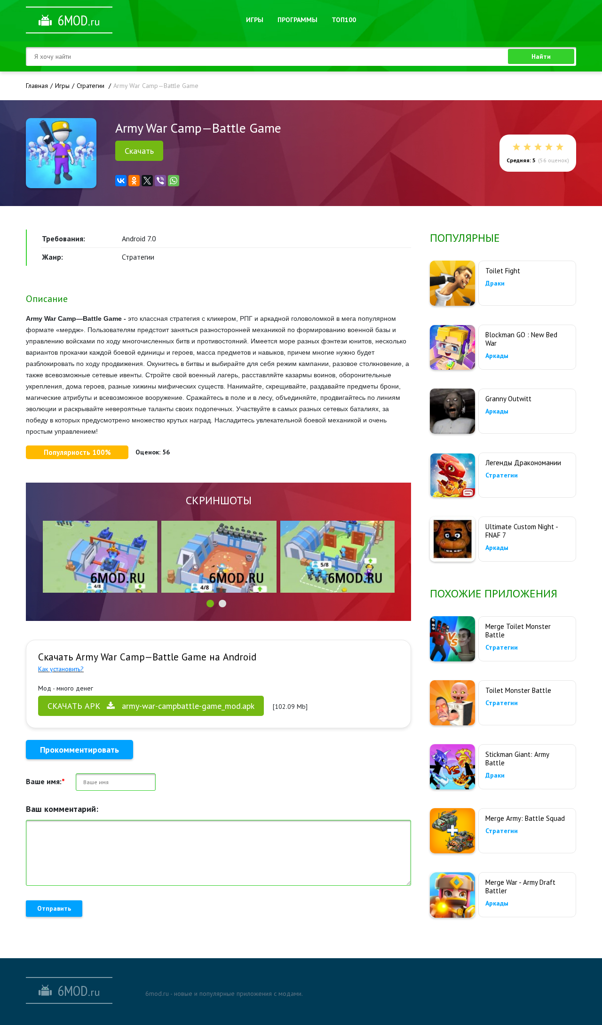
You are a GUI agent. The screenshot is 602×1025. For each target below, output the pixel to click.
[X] (147, 180)
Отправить (54, 908)
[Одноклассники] (134, 180)
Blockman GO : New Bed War (521, 339)
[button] (210, 603)
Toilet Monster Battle (518, 690)
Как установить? (61, 669)
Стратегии (501, 475)
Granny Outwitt (508, 398)
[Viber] (160, 180)
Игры (254, 20)
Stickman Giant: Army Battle (517, 758)
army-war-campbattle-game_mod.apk (151, 705)
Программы (297, 20)
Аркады (496, 355)
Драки (495, 283)
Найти (541, 56)
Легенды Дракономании (523, 462)
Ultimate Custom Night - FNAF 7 (521, 531)
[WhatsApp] (173, 180)
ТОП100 (344, 20)
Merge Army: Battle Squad (525, 818)
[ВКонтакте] (121, 180)
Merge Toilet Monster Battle (518, 630)
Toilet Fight (502, 270)
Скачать (139, 150)
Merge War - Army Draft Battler (520, 886)
